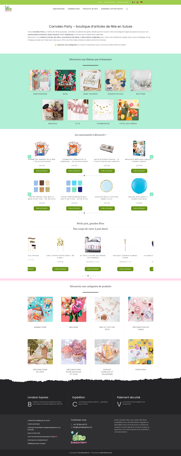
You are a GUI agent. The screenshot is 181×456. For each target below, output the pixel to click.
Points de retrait (34, 424)
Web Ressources (106, 453)
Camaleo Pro (123, 2)
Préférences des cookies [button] (37, 444)
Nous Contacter (34, 433)
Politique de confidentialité (38, 440)
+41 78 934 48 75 (80, 424)
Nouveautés (110, 2)
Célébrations (74, 9)
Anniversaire (59, 9)
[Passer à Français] (133, 2)
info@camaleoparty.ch (82, 427)
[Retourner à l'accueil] (8, 9)
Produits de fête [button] (90, 9)
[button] (127, 9)
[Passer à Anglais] (137, 2)
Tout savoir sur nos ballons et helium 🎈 (43, 437)
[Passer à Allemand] (141, 2)
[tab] (79, 175)
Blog (100, 2)
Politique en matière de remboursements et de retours (44, 429)
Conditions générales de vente (39, 421)
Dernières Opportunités (112, 9)
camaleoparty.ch (84, 453)
